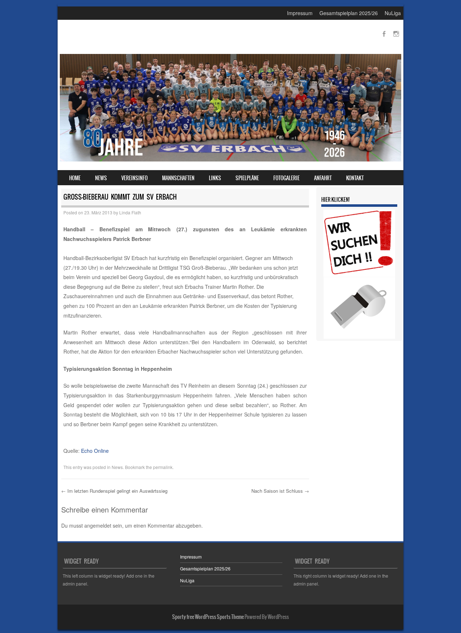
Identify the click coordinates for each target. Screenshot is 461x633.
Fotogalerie (286, 178)
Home (75, 178)
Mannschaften (178, 178)
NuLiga (393, 13)
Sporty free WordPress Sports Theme (208, 617)
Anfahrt (323, 178)
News (101, 178)
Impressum (300, 13)
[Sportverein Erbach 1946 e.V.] (230, 159)
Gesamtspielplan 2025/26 (348, 13)
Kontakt (355, 178)
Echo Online (95, 450)
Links (215, 178)
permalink (163, 467)
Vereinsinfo (134, 178)
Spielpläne (247, 178)
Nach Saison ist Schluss (280, 490)
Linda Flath (130, 212)
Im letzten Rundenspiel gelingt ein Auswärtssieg (114, 490)
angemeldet (97, 525)
